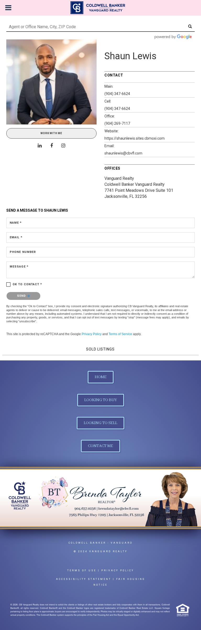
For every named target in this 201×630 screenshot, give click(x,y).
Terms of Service (120, 334)
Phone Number (23, 252)
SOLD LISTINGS (100, 349)
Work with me (51, 133)
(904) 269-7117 (117, 123)
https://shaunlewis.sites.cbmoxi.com (134, 138)
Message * (19, 266)
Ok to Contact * (27, 284)
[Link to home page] (100, 8)
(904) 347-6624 (117, 94)
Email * (16, 237)
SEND (22, 296)
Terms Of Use (81, 570)
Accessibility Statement (83, 579)
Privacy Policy (92, 334)
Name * (16, 222)
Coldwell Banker (87, 543)
